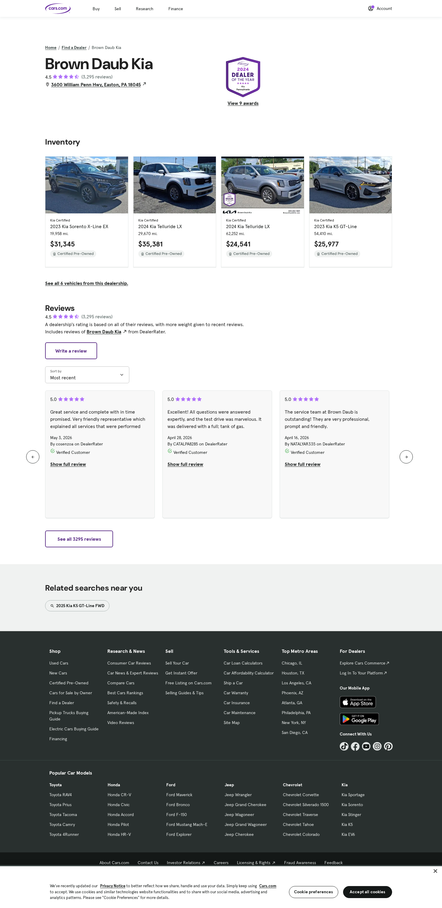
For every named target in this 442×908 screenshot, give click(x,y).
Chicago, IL (292, 663)
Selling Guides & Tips (184, 693)
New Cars (58, 673)
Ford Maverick (179, 794)
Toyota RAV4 (60, 794)
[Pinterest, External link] (388, 746)
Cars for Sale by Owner (70, 693)
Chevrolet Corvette (301, 794)
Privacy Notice (112, 885)
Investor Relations (183, 862)
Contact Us (148, 862)
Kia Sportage (353, 794)
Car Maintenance (240, 712)
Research (144, 8)
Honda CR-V (119, 794)
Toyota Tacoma (63, 814)
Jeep (229, 784)
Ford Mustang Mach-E (186, 824)
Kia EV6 (348, 834)
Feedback (333, 862)
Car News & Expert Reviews (132, 673)
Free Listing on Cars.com (188, 683)
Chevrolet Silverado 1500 (306, 804)
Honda (114, 784)
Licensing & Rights (253, 862)
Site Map (232, 722)
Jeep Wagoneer (239, 814)
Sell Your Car (177, 663)
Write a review (71, 351)
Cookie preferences (313, 891)
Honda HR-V (119, 834)
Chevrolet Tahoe (298, 824)
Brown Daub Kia (104, 332)
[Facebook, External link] (355, 746)
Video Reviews (120, 722)
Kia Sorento (352, 804)
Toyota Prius (60, 804)
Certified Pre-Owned (68, 683)
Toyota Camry (62, 824)
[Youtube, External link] (366, 746)
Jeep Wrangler (238, 794)
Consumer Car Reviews (129, 663)
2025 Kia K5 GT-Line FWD (79, 605)
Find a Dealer (74, 47)
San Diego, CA (295, 732)
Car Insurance (237, 702)
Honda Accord (121, 814)
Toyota (55, 784)
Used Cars (58, 663)
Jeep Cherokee (239, 834)
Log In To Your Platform (361, 673)
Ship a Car (233, 683)
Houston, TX (293, 673)
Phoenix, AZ (292, 693)
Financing (58, 738)
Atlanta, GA (292, 702)
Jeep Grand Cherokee (245, 804)
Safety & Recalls (122, 702)
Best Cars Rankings (125, 693)
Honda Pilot (118, 824)
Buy (96, 8)
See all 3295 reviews (79, 539)
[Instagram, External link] (377, 746)
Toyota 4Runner (64, 834)
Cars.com (267, 885)
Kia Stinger (351, 814)
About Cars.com (114, 862)
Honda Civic (119, 804)
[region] (221, 886)
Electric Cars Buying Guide (74, 729)
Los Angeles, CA (296, 683)
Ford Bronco (178, 804)
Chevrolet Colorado (301, 834)
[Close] (435, 871)
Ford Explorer (179, 834)
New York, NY (294, 722)
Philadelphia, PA (296, 712)
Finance (175, 8)
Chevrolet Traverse (300, 814)
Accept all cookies (367, 891)
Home (51, 47)
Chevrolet (292, 784)
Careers (221, 862)
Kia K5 (347, 824)
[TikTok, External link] (344, 746)
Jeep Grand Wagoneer (246, 824)
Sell (118, 8)
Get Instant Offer (181, 673)
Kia (345, 784)
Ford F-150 (176, 814)
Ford (170, 784)
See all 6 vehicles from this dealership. (86, 283)
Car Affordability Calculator (249, 673)
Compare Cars (120, 683)
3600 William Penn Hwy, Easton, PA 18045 (96, 84)
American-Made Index (128, 712)
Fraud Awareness (300, 862)
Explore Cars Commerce (362, 663)
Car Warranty (236, 693)
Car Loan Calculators (243, 663)
